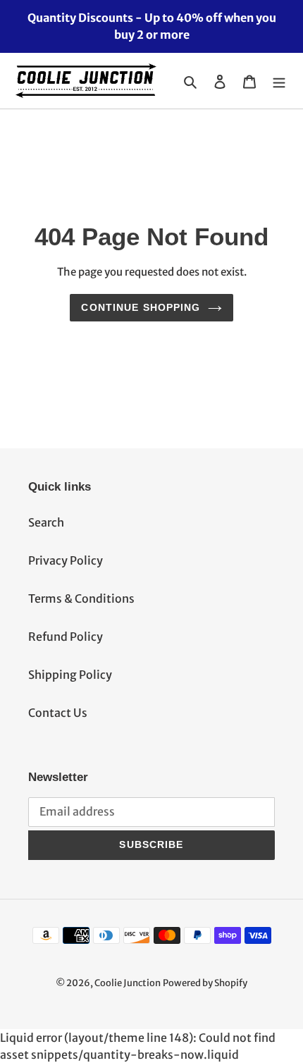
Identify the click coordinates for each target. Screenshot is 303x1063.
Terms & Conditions (81, 598)
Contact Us (57, 713)
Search (46, 522)
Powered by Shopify (205, 983)
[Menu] (279, 81)
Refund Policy (65, 636)
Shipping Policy (70, 675)
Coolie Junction (127, 983)
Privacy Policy (65, 560)
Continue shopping (140, 307)
